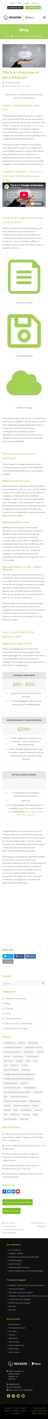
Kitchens (24, 1083)
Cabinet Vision (32, 1056)
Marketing (38, 1092)
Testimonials (13, 1342)
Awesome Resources (16, 998)
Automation (18, 1056)
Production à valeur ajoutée (15, 1101)
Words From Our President (19, 1023)
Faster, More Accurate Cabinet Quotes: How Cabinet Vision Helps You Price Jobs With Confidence (22, 1137)
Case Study (8, 1061)
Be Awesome (14, 1324)
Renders (7, 1105)
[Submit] (43, 983)
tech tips (23, 916)
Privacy (23, 1411)
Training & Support (16, 1289)
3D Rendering (9, 1043)
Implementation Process (19, 1267)
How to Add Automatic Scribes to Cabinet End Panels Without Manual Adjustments (20, 1157)
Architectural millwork (13, 1047)
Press (8, 1013)
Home (7, 36)
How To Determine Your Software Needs (25, 1271)
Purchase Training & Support (20, 1292)
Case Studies (13, 1352)
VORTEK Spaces (10, 1119)
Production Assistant (19, 1097)
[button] (8, 956)
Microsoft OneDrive (25, 815)
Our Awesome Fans (16, 1328)
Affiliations (13, 1338)
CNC (35, 1061)
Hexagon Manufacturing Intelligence (19, 1079)
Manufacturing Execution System (17, 1092)
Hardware (26, 1070)
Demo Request (11, 1211)
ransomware (37, 126)
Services (7, 1110)
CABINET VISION (15, 1253)
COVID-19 (14, 1065)
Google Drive (34, 811)
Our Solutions (14, 1250)
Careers (11, 1335)
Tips (5, 1114)
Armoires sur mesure (33, 1047)
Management (29, 1088)
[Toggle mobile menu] (44, 17)
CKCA (28, 1061)
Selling (36, 1105)
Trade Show (15, 1114)
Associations (29, 1052)
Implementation (10, 1083)
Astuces (40, 1052)
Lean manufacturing (12, 1088)
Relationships (34, 1101)
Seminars (12, 1306)
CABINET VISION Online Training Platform (26, 1285)
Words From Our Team (20, 86)
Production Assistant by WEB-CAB (23, 1257)
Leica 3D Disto (14, 1264)
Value (35, 1114)
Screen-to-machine (21, 1105)
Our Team (12, 1331)
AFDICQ (21, 1043)
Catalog (19, 1061)
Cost (5, 1065)
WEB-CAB (24, 1119)
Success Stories (13, 1018)
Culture (9, 1008)
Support (38, 1110)
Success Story (26, 1110)
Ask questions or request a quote (25, 923)
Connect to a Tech (15, 8)
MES (5, 1097)
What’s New (13, 1349)
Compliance (15, 1413)
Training (26, 1114)
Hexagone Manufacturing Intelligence (19, 1074)
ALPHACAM (33, 1043)
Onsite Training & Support (19, 1303)
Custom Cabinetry (11, 1070)
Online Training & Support (19, 1299)
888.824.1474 (34, 8)
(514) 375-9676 (15, 1387)
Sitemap (15, 1411)
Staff (15, 1110)
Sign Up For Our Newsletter (17, 1202)
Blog (7, 86)
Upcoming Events (16, 1345)
